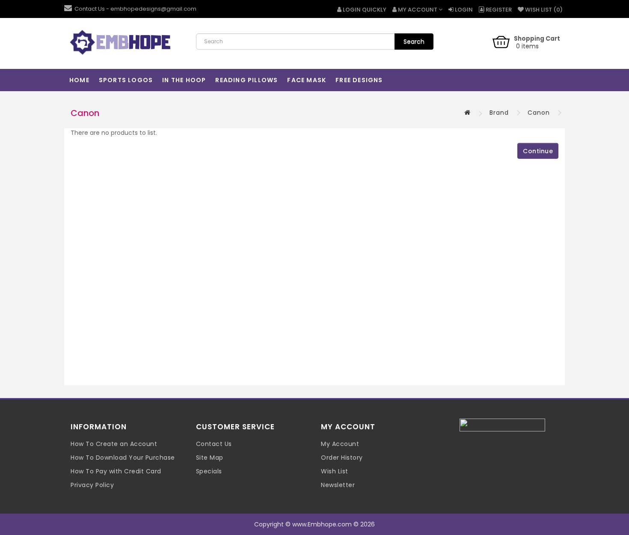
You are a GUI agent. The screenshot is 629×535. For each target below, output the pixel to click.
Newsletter (338, 485)
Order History (342, 457)
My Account (340, 444)
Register (498, 10)
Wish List (334, 471)
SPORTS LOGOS (126, 80)
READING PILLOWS (246, 80)
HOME (79, 80)
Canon (539, 112)
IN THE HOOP (184, 80)
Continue (538, 151)
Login (463, 10)
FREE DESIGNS (359, 80)
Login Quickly (363, 10)
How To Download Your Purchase (123, 457)
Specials (209, 471)
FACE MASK (306, 80)
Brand (499, 112)
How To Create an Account (114, 444)
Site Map (209, 457)
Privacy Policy (92, 485)
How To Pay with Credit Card (116, 471)
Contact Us (214, 444)
